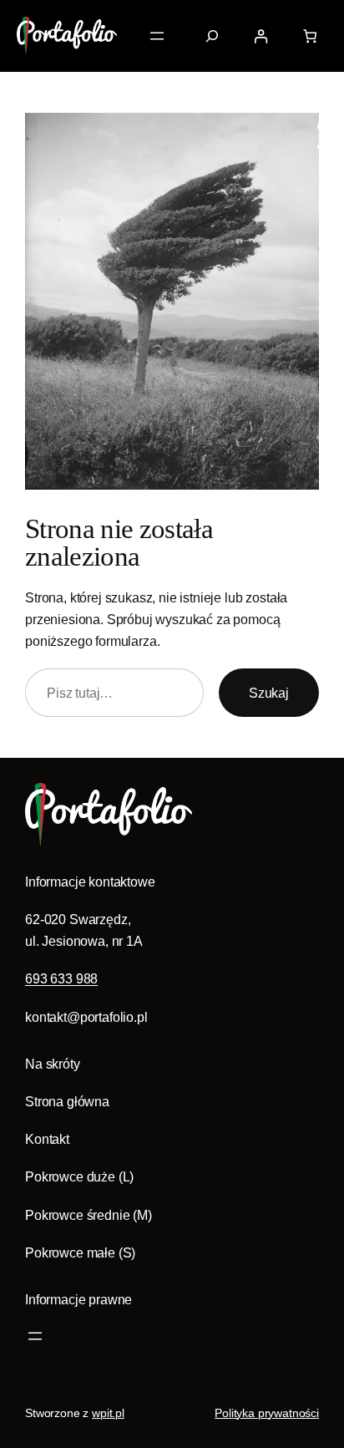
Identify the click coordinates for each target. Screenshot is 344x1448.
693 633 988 (61, 978)
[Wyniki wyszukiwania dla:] (212, 36)
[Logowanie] (260, 35)
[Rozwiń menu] (157, 36)
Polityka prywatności (267, 1413)
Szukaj (269, 692)
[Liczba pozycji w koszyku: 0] (310, 35)
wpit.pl (108, 1413)
